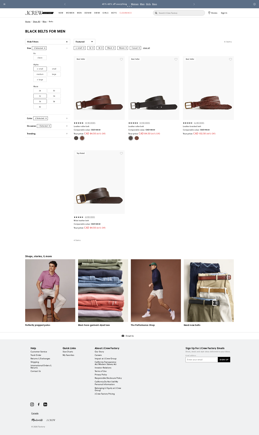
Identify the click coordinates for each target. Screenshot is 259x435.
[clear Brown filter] (126, 48)
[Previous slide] (65, 4)
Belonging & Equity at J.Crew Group (108, 389)
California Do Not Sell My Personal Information (106, 383)
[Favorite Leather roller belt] (121, 59)
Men (142, 4)
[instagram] (32, 404)
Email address (191, 355)
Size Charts (68, 351)
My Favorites (68, 355)
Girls (148, 4)
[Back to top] (253, 429)
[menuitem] (61, 12)
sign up (224, 359)
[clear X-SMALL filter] (83, 48)
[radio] (40, 58)
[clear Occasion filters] (49, 126)
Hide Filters (33, 41)
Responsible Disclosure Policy (108, 378)
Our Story (99, 351)
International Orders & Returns (41, 366)
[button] (84, 41)
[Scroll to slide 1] (127, 6)
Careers (98, 355)
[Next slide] (194, 4)
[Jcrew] (50, 420)
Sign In (224, 13)
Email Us (130, 336)
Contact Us (36, 371)
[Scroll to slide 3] (131, 6)
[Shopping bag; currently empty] (232, 13)
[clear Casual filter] (139, 48)
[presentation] (79, 123)
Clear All (146, 48)
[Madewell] (37, 420)
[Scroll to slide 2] (129, 6)
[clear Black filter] (113, 48)
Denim (88, 13)
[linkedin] (45, 404)
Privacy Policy (101, 374)
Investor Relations (103, 367)
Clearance (126, 13)
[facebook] (38, 404)
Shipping (35, 362)
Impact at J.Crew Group (105, 358)
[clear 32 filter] (93, 48)
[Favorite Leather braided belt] (230, 59)
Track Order (36, 355)
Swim (97, 13)
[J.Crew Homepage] (39, 13)
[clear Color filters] (46, 118)
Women (135, 4)
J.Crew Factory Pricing (105, 393)
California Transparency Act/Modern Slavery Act (105, 363)
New (61, 13)
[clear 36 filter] (102, 48)
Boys (154, 4)
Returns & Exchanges (40, 358)
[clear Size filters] (44, 48)
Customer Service (39, 351)
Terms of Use (100, 371)
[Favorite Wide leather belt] (121, 153)
